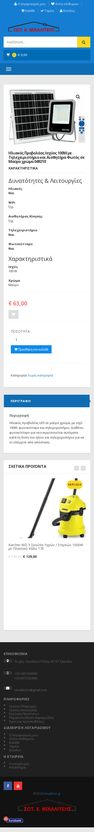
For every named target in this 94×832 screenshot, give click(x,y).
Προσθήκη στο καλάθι (32, 349)
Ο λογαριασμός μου (31, 4)
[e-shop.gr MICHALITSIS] (34, 24)
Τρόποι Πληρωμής (22, 706)
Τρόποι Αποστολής (23, 710)
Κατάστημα (17, 767)
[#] (8, 786)
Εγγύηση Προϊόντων (24, 714)
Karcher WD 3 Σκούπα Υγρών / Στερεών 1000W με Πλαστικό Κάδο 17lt (45, 547)
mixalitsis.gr (52, 793)
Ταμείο (49, 11)
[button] (78, 97)
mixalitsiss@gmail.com (30, 690)
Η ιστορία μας (19, 764)
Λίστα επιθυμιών (66, 4)
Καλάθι (29, 11)
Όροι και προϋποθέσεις (26, 722)
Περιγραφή (21, 401)
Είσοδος (68, 11)
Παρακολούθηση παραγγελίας (31, 718)
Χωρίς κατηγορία (40, 375)
